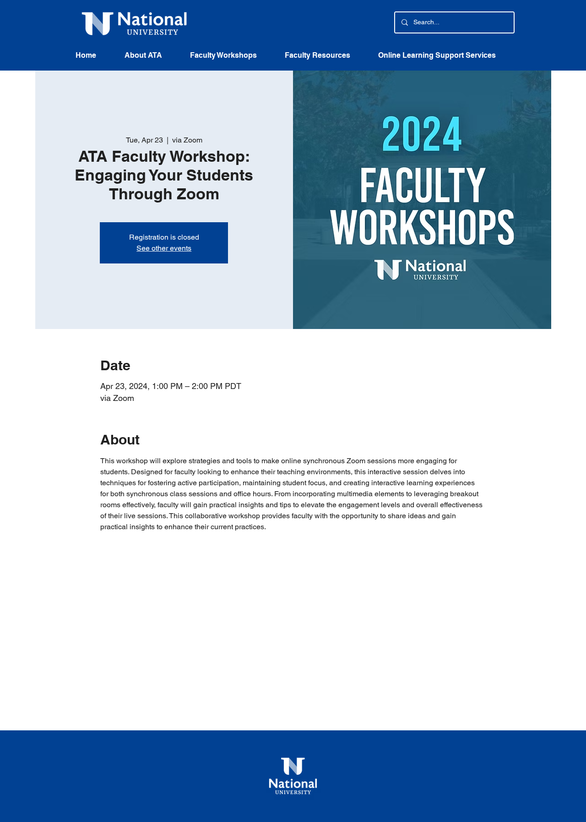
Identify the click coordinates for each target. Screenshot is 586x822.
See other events (163, 248)
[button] (324, 58)
